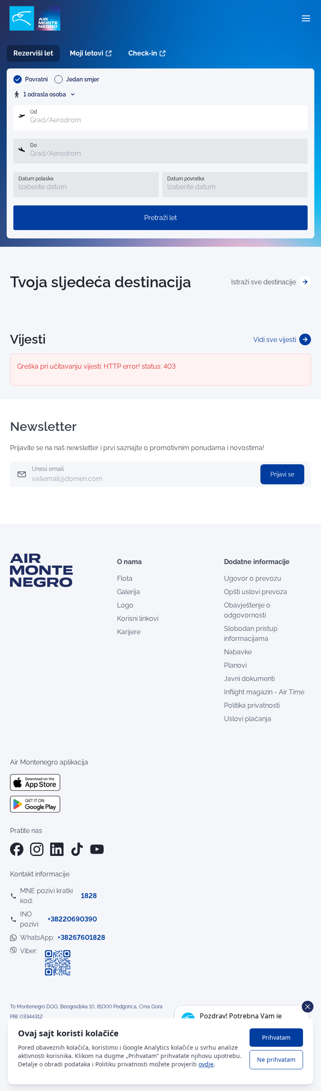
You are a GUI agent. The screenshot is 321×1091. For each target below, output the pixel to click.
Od (33, 112)
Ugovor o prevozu (252, 578)
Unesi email (48, 469)
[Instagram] (36, 849)
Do (33, 145)
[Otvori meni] (306, 18)
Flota (124, 578)
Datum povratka (185, 179)
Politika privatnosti (252, 705)
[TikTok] (77, 849)
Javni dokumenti (249, 679)
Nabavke (238, 652)
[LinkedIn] (57, 849)
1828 (89, 896)
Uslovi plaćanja (247, 719)
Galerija (128, 592)
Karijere (128, 632)
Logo (125, 605)
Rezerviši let (33, 53)
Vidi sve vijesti (275, 340)
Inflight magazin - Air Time (264, 692)
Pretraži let (160, 218)
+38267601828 (81, 938)
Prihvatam (276, 1037)
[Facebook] (16, 849)
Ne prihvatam (276, 1059)
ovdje (206, 1064)
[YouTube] (97, 849)
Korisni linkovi (137, 619)
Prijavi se (282, 474)
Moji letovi (86, 53)
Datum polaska (36, 179)
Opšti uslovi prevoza (255, 592)
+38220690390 (72, 919)
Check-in (142, 53)
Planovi (235, 665)
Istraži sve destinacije (264, 282)
